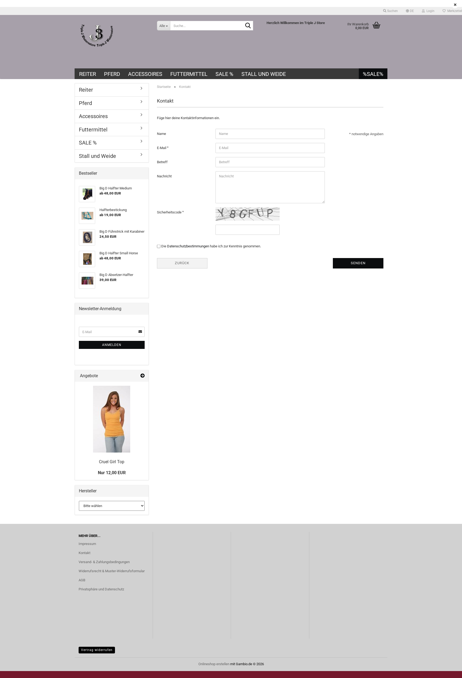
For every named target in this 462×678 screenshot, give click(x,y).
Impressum (87, 544)
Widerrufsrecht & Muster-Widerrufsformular (112, 571)
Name (161, 134)
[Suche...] (248, 26)
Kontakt (84, 553)
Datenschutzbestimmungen (188, 246)
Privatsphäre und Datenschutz (101, 589)
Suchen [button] (392, 11)
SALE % (224, 74)
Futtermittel (188, 74)
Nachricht (164, 176)
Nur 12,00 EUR (112, 472)
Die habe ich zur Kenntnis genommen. (211, 246)
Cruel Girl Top (111, 461)
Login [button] (429, 11)
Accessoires (145, 74)
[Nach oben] (447, 670)
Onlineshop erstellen (213, 664)
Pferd (112, 74)
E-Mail (162, 148)
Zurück (182, 263)
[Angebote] (142, 376)
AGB (82, 580)
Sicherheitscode (169, 212)
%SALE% (373, 74)
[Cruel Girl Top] (111, 419)
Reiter (87, 74)
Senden (358, 263)
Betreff (162, 162)
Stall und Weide (263, 74)
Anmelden (111, 345)
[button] (410, 11)
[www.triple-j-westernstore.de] (114, 41)
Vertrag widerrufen (97, 650)
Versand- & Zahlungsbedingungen (104, 562)
